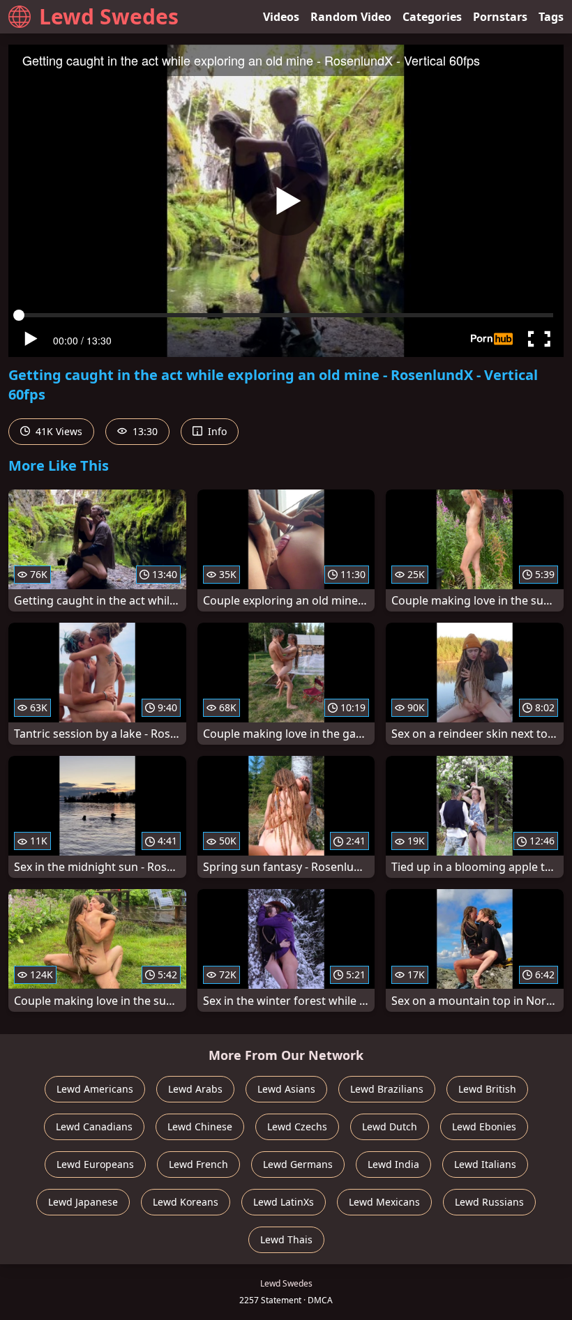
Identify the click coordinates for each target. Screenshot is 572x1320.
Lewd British (487, 1088)
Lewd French (198, 1164)
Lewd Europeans (95, 1164)
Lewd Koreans (185, 1201)
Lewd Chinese (199, 1126)
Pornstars (500, 16)
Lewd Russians (489, 1201)
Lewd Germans (298, 1164)
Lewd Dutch (389, 1126)
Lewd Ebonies (484, 1126)
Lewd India (393, 1164)
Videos (281, 16)
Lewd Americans (95, 1088)
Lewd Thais (286, 1239)
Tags (551, 16)
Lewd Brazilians (386, 1088)
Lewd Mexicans (384, 1201)
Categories (432, 16)
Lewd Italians (485, 1164)
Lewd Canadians (94, 1126)
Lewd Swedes (109, 16)
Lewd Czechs (297, 1126)
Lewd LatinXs (283, 1201)
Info (216, 431)
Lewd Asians (286, 1088)
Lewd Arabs (195, 1088)
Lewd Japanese (83, 1201)
